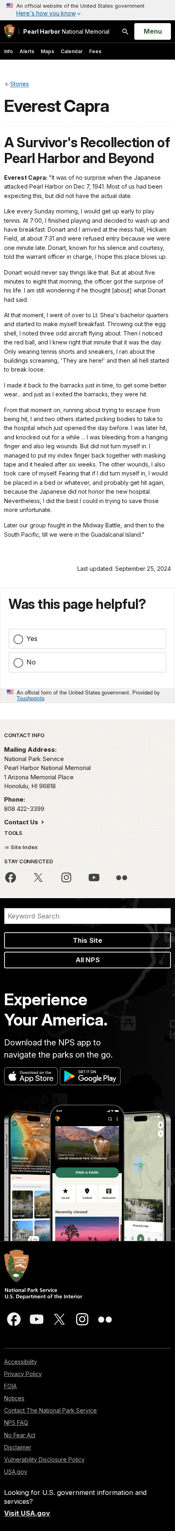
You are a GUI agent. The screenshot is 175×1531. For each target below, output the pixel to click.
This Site (87, 940)
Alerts (27, 51)
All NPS (88, 960)
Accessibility (20, 1361)
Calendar (72, 51)
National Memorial (66, 31)
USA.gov (15, 1471)
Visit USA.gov (27, 1513)
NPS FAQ (16, 1422)
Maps (47, 51)
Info (8, 51)
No (31, 662)
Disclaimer (17, 1447)
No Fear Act (19, 1435)
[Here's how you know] (87, 10)
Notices (14, 1398)
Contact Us (22, 822)
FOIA (10, 1386)
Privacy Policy (23, 1373)
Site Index (23, 847)
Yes (31, 638)
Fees (95, 51)
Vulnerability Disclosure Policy (44, 1459)
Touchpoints (30, 698)
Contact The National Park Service (50, 1410)
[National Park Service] (9, 31)
